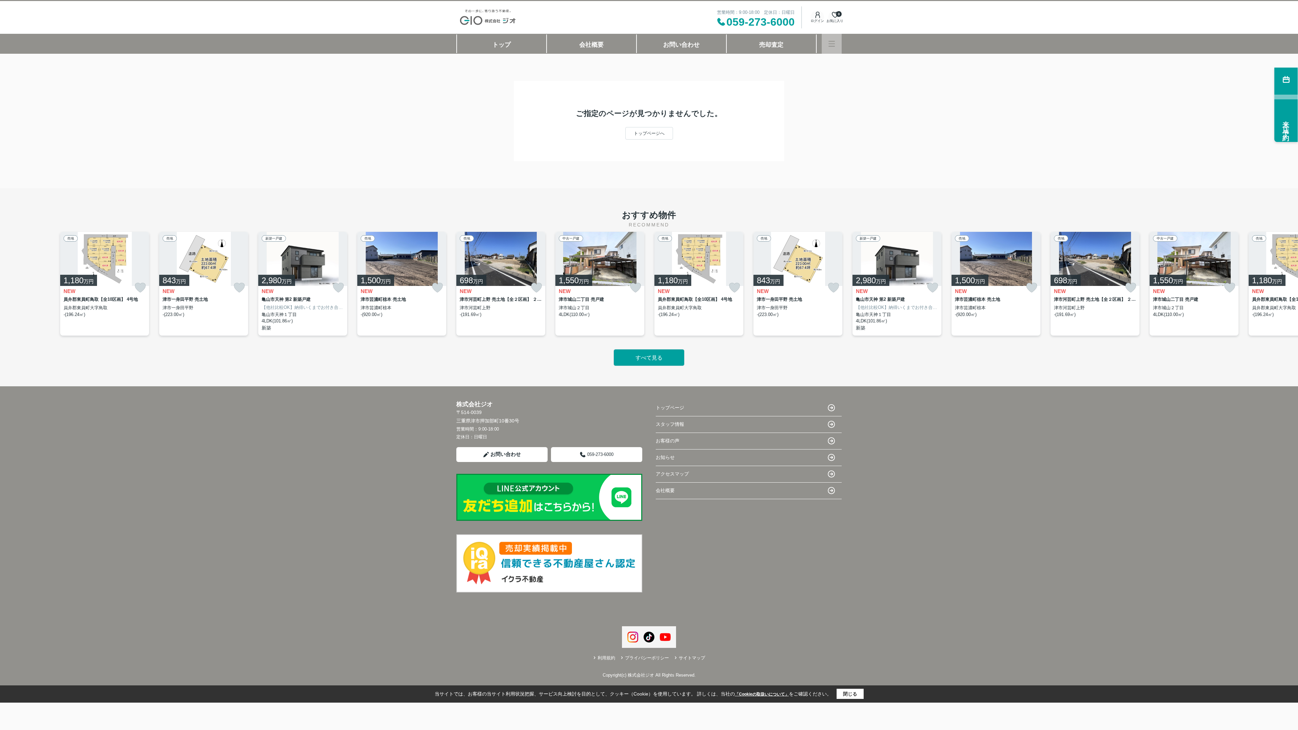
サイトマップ (692, 657)
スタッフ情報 (670, 424)
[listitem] (500, 284)
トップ (501, 44)
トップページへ (649, 133)
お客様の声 (667, 440)
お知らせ (665, 457)
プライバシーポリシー (647, 657)
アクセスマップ (672, 474)
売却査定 (771, 44)
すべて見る (649, 358)
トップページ (670, 407)
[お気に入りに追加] (140, 287)
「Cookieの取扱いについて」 (762, 694)
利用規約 (606, 657)
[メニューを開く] (831, 43)
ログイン (817, 21)
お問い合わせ (681, 44)
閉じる (850, 694)
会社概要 (591, 44)
